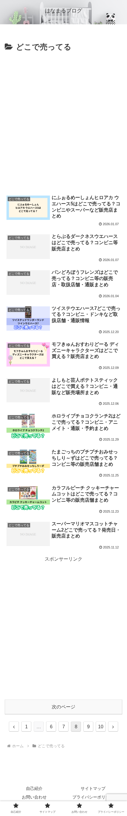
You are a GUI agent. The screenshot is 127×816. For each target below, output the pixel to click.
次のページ (63, 706)
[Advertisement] (63, 120)
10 (100, 726)
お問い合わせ (34, 797)
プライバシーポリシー (93, 797)
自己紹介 (34, 788)
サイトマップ (93, 788)
